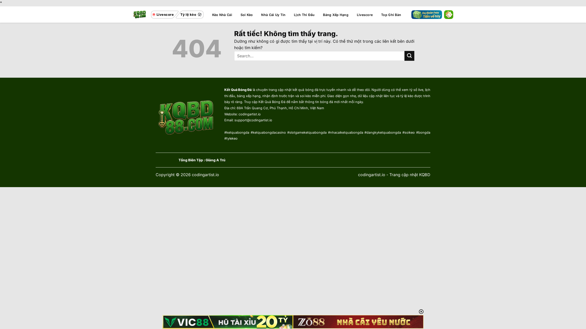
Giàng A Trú (215, 160)
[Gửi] (409, 56)
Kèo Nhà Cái (222, 15)
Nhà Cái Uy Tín (273, 15)
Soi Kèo (247, 15)
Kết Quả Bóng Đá (238, 90)
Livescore (365, 15)
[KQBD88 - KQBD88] (140, 14)
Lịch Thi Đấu (304, 15)
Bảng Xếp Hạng (335, 15)
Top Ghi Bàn (391, 15)
